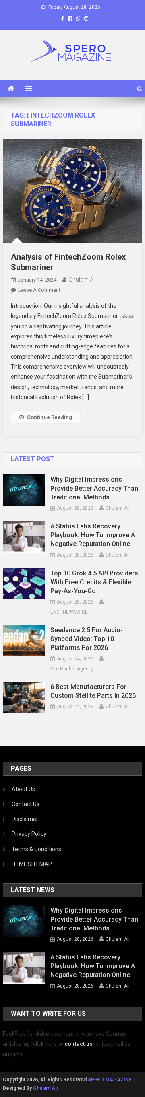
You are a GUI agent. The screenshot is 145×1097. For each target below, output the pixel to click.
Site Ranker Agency (72, 669)
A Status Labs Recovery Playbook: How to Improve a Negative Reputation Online (92, 535)
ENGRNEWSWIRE (69, 612)
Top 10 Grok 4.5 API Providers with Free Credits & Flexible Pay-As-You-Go (94, 582)
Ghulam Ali (82, 279)
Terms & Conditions (36, 849)
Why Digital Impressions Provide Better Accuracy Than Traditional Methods (94, 488)
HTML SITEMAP (32, 864)
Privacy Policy (29, 834)
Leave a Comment (39, 290)
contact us (78, 1044)
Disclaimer (25, 819)
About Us (23, 789)
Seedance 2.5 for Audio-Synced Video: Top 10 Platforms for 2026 (86, 639)
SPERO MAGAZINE (110, 1080)
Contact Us (25, 804)
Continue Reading (49, 417)
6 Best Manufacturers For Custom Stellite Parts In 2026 (93, 691)
